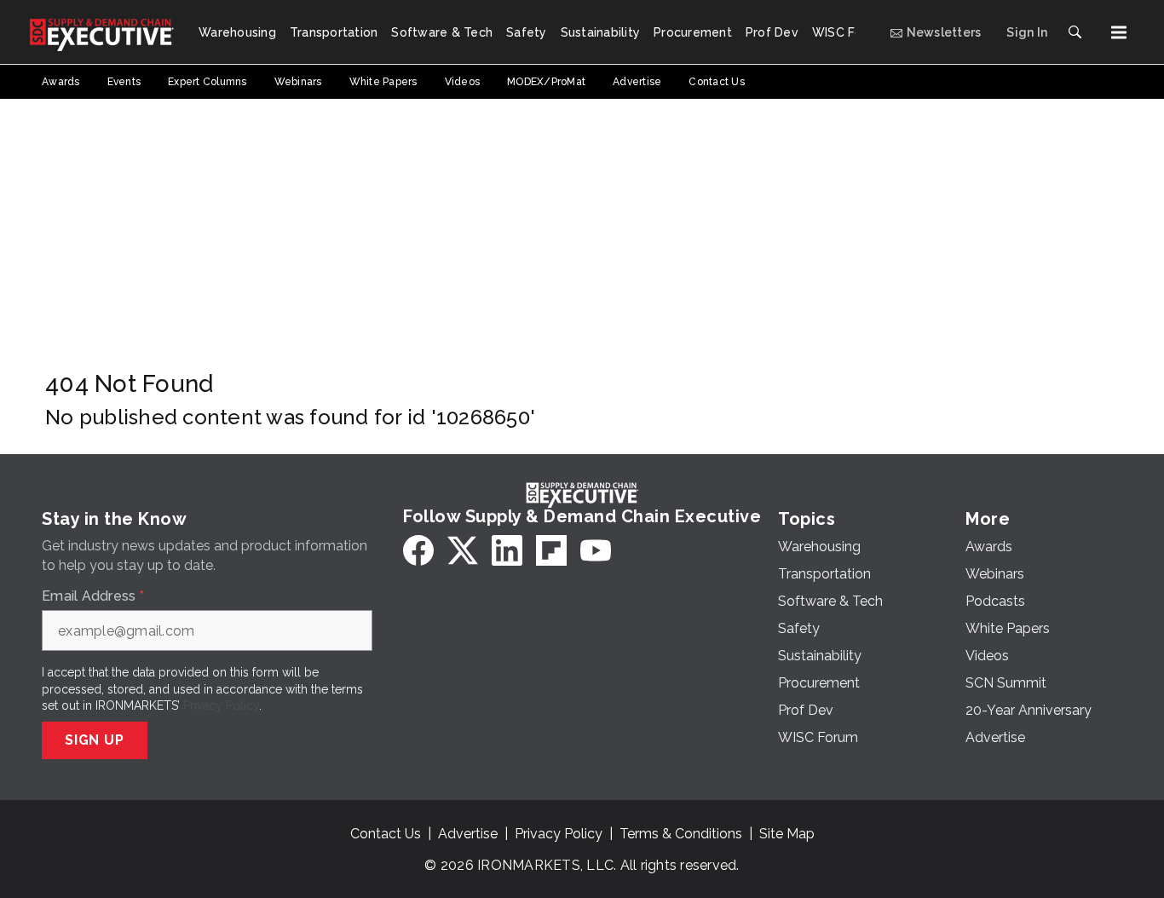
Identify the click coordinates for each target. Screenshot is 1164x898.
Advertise (468, 834)
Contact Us (385, 834)
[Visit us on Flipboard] (551, 550)
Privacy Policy (221, 705)
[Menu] (1119, 32)
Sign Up (94, 740)
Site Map (787, 834)
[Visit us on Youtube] (595, 550)
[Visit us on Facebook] (418, 550)
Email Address (93, 596)
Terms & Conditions (680, 834)
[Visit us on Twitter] (462, 550)
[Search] (1074, 32)
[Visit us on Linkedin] (507, 550)
